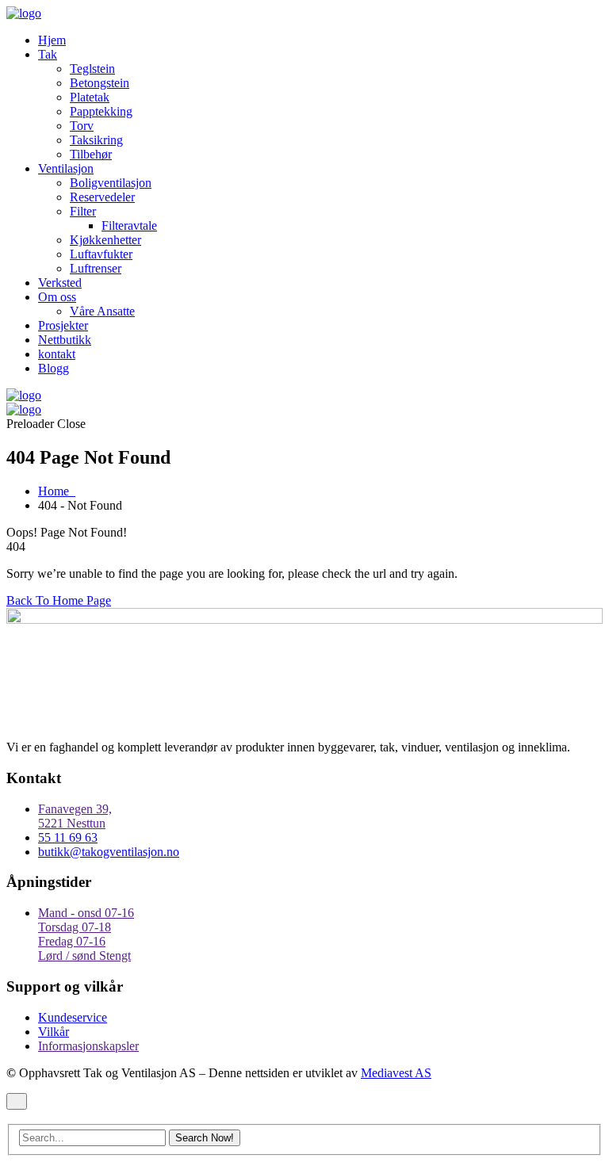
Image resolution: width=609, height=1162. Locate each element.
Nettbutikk (64, 339)
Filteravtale (129, 225)
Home (56, 491)
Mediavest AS (396, 1073)
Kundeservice (72, 1017)
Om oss (57, 297)
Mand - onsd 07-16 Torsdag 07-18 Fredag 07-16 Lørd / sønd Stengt (86, 934)
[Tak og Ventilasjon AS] (23, 13)
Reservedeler (102, 197)
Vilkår (53, 1031)
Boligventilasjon (110, 182)
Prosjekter (63, 325)
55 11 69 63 (68, 837)
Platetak (89, 97)
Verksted (60, 282)
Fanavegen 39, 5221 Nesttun (75, 816)
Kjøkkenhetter (105, 240)
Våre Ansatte (102, 311)
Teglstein (92, 68)
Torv (82, 125)
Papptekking (101, 111)
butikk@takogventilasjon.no (108, 851)
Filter (83, 211)
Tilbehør (91, 154)
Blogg (53, 368)
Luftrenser (95, 268)
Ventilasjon (66, 168)
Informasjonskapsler (88, 1046)
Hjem (52, 40)
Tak (47, 54)
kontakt (56, 354)
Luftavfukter (101, 254)
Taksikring (96, 140)
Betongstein (99, 83)
